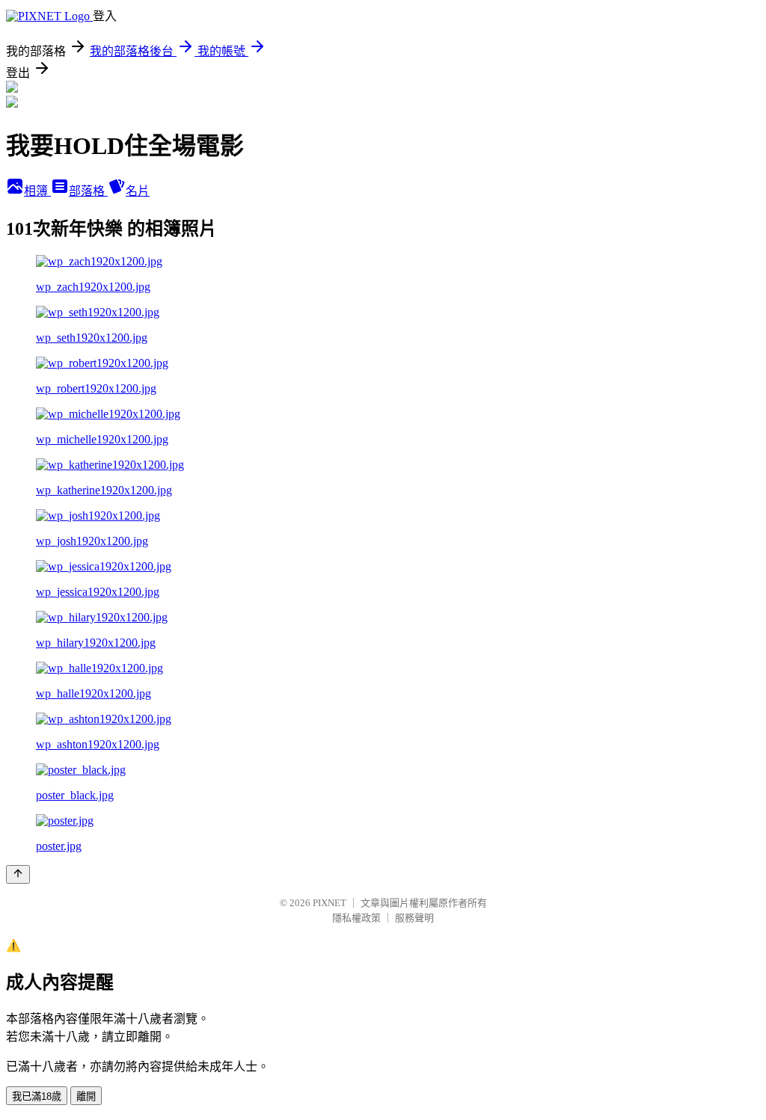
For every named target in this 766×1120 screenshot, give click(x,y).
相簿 (37, 191)
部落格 (88, 191)
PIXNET (329, 902)
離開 (86, 1096)
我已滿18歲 (36, 1096)
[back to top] (18, 874)
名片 (138, 191)
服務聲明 (414, 917)
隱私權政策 (356, 917)
